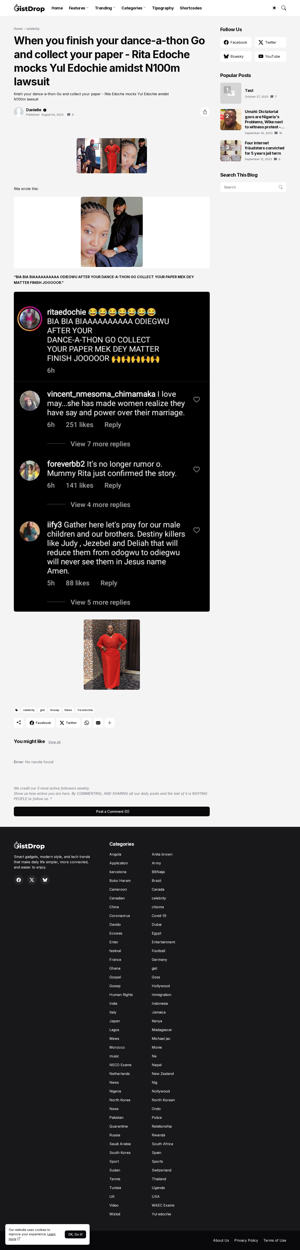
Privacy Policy (246, 1240)
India (113, 1003)
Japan (114, 1021)
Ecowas (115, 933)
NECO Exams (120, 1065)
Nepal (157, 1065)
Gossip (54, 710)
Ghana (114, 968)
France (115, 959)
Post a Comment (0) (112, 811)
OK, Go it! (75, 1234)
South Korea (119, 1152)
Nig (154, 1082)
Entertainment (163, 942)
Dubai (156, 924)
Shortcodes (191, 8)
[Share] (205, 112)
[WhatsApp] (87, 723)
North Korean (163, 1100)
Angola (115, 854)
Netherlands (119, 1073)
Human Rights (121, 994)
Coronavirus (119, 915)
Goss (156, 977)
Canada (158, 889)
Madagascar (162, 1030)
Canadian (117, 898)
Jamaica (159, 1012)
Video (114, 1205)
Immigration (161, 994)
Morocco (117, 1047)
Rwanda (158, 1135)
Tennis (114, 1179)
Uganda (158, 1188)
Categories (131, 8)
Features (77, 8)
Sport (114, 1161)
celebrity (33, 28)
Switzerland (161, 1170)
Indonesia (160, 1003)
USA (156, 1196)
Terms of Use (274, 1240)
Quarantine (118, 1126)
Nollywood (161, 1091)
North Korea (119, 1100)
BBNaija (158, 872)
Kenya (157, 1021)
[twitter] (32, 880)
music (114, 1056)
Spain (156, 1152)
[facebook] (18, 880)
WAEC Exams (163, 1205)
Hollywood (161, 986)
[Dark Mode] (272, 8)
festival (115, 951)
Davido (115, 924)
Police (157, 1117)
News (68, 710)
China (114, 907)
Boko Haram (120, 880)
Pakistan (116, 1117)
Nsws (114, 1109)
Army (156, 863)
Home (57, 8)
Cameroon (118, 889)
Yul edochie (85, 710)
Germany (159, 959)
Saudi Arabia (120, 1144)
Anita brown (162, 854)
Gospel (115, 977)
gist (42, 710)
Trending (103, 8)
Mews (114, 1038)
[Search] (281, 8)
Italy (112, 1012)
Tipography (163, 8)
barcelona (117, 872)
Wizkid (114, 1214)
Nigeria (115, 1091)
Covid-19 (159, 915)
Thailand (159, 1179)
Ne (154, 1056)
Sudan (114, 1170)
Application (118, 863)
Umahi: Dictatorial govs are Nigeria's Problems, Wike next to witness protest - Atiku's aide (264, 119)
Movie (157, 1047)
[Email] (98, 723)
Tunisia (115, 1188)
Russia (114, 1135)
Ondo (156, 1109)
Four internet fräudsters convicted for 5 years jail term (264, 148)
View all (54, 742)
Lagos (114, 1030)
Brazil (156, 880)
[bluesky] (45, 880)
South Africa (162, 1144)
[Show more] (109, 723)
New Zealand (163, 1073)
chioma (158, 907)
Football (158, 951)
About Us (221, 1240)
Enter (113, 942)
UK (112, 1196)
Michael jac (161, 1038)
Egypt (156, 933)
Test (249, 90)
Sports (157, 1161)
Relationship (162, 1126)
